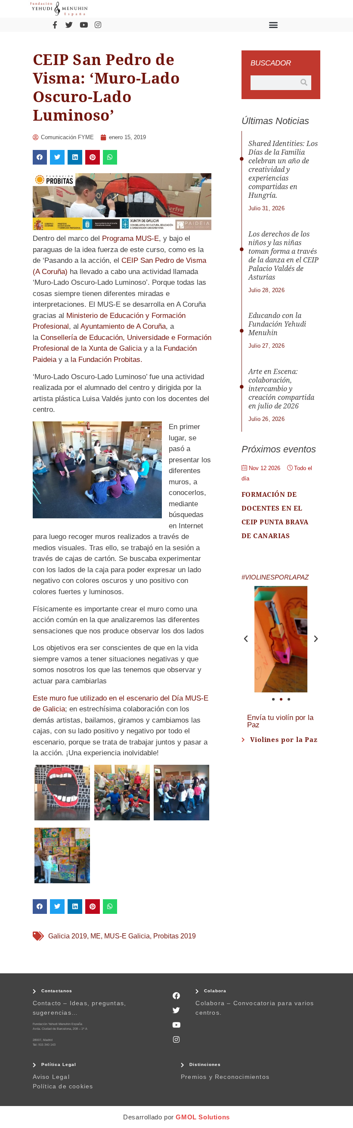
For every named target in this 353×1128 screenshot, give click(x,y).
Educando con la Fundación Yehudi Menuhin (277, 324)
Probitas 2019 (174, 936)
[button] (273, 25)
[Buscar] (304, 82)
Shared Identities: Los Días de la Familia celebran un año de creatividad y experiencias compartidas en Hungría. (283, 169)
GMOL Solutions (202, 1117)
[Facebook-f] (54, 24)
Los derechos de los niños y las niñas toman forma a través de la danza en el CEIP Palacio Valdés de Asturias (283, 255)
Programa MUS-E (130, 238)
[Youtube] (83, 24)
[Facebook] (176, 995)
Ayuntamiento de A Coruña (123, 326)
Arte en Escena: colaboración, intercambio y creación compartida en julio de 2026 (281, 389)
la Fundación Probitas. (106, 359)
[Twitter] (69, 24)
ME (95, 936)
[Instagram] (97, 24)
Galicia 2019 (67, 936)
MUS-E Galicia (127, 936)
